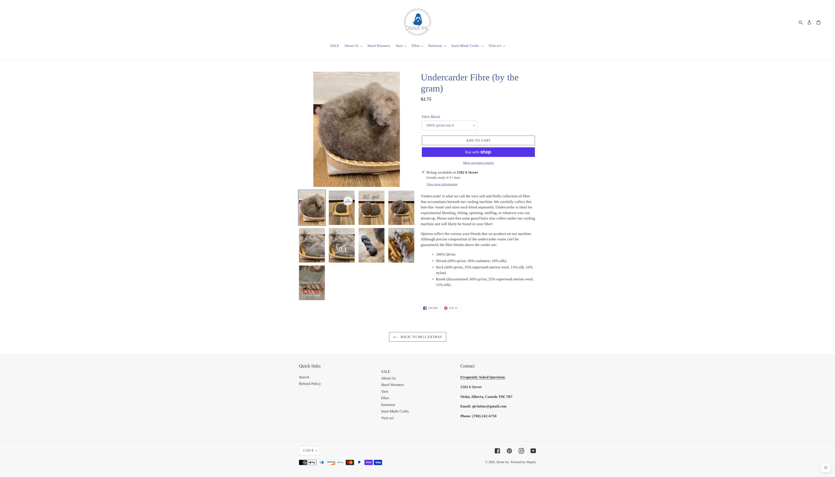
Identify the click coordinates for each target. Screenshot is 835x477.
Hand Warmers (392, 385)
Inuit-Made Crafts (395, 411)
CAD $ (308, 450)
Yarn (384, 391)
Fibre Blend (431, 117)
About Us (388, 378)
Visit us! (387, 418)
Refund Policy (310, 384)
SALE (385, 371)
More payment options (478, 163)
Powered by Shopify (523, 462)
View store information (442, 184)
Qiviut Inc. (503, 462)
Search (304, 377)
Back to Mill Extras (421, 337)
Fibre (385, 398)
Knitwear (388, 405)
